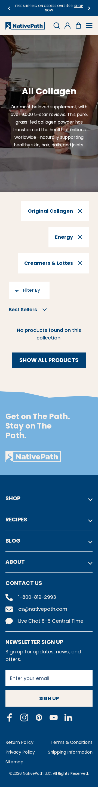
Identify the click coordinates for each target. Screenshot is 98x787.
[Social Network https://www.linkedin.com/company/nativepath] (68, 718)
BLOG (12, 540)
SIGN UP (49, 698)
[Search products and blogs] (56, 25)
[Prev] (8, 8)
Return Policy (19, 742)
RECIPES (16, 519)
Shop (12, 498)
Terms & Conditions (72, 742)
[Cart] (78, 25)
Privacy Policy (20, 752)
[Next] (89, 8)
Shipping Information (70, 752)
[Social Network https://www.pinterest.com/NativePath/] (39, 717)
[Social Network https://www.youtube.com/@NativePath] (54, 717)
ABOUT (15, 562)
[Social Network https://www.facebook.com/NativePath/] (9, 717)
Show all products (49, 360)
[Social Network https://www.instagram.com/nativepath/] (24, 717)
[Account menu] (67, 25)
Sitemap (14, 762)
